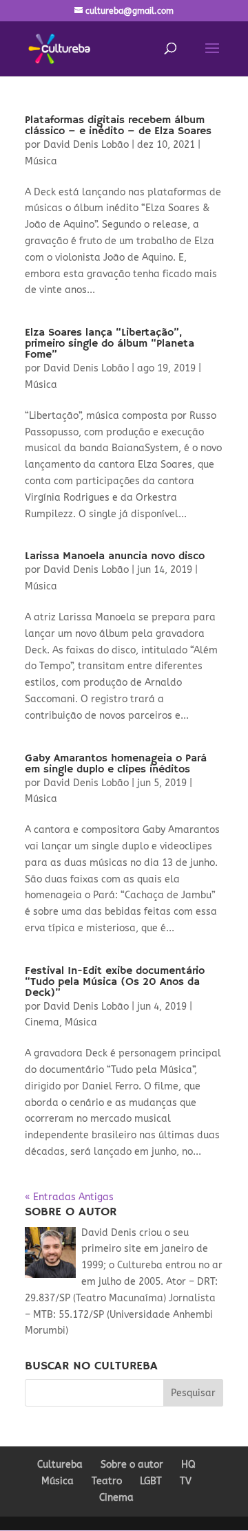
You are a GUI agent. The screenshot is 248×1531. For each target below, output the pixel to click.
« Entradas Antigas (69, 1197)
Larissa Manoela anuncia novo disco (115, 556)
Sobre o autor (132, 1464)
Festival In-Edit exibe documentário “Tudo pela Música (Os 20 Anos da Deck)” (115, 982)
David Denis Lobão (86, 145)
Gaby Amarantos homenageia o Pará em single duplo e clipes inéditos (116, 764)
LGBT (151, 1481)
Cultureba (60, 1464)
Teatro (107, 1481)
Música (41, 161)
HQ (188, 1464)
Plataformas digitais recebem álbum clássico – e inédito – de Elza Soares (118, 125)
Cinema (42, 1022)
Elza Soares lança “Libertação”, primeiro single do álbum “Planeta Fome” (109, 344)
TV (186, 1481)
